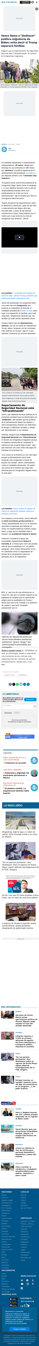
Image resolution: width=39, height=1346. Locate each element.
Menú (4, 1257)
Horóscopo (24, 1255)
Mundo (4, 144)
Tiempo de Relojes (8, 1289)
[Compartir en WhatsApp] (17, 684)
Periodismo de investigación (7, 1204)
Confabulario (6, 1244)
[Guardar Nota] (28, 684)
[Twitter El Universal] (33, 1280)
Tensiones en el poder (15, 763)
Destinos (5, 1262)
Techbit (4, 1254)
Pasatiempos (25, 1252)
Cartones (5, 1231)
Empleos (24, 1229)
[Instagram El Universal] (28, 1284)
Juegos (23, 1250)
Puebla (23, 1200)
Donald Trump (9, 675)
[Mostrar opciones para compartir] (36, 8)
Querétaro (24, 1205)
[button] (25, 2)
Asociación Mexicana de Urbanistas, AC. (13, 784)
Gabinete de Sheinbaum (6, 1212)
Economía (5, 1234)
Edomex (23, 1195)
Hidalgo (23, 1203)
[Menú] (36, 2)
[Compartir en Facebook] (10, 684)
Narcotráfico (6, 1226)
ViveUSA (24, 1247)
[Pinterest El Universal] (33, 1284)
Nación (4, 1195)
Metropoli (5, 1221)
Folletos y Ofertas (27, 1224)
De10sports (25, 1242)
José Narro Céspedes (12, 770)
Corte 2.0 (5, 1197)
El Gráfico (24, 1239)
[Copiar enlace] (24, 684)
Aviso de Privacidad (19, 1323)
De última (5, 1260)
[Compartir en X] (13, 684)
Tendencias (6, 1247)
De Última (5, 1281)
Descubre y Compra (28, 1221)
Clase (4, 1273)
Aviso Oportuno (26, 1226)
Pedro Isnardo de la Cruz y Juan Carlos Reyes (14, 758)
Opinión (7, 752)
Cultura (4, 1241)
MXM (3, 1252)
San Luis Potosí (26, 1208)
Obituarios (24, 1231)
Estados (4, 1223)
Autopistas (5, 1265)
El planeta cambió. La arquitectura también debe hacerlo (16, 790)
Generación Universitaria (25, 1235)
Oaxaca (23, 1197)
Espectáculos (6, 1239)
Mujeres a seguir (7, 1200)
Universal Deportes (8, 1236)
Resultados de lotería (26, 1259)
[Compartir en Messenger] (21, 684)
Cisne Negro (6, 1291)
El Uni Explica (7, 1208)
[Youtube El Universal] (22, 1284)
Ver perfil (12, 150)
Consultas (5, 1267)
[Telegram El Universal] (22, 1280)
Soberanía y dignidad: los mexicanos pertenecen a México (16, 775)
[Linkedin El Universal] (22, 1288)
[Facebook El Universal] (27, 1280)
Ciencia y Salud (7, 1249)
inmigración (22, 675)
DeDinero (24, 1244)
